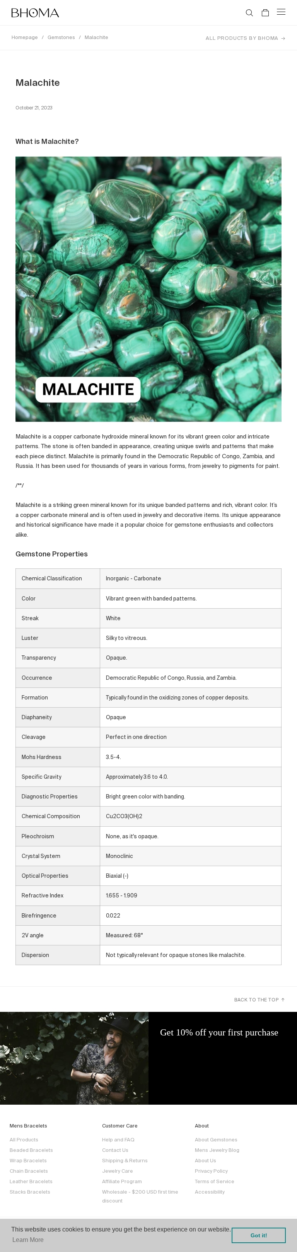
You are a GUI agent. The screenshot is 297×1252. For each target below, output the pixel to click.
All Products (24, 1140)
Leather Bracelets (31, 1181)
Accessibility (210, 1192)
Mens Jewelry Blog (217, 1150)
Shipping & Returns (125, 1160)
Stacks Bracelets (30, 1192)
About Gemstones (216, 1140)
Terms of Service (214, 1181)
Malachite (96, 37)
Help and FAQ (118, 1140)
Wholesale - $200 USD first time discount (140, 1196)
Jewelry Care (117, 1171)
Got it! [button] (259, 1235)
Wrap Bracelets (28, 1160)
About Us (205, 1160)
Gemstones (61, 37)
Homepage (25, 37)
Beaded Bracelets (31, 1150)
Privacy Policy (211, 1171)
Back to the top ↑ (259, 999)
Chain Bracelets (29, 1171)
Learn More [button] (28, 1240)
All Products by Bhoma (242, 38)
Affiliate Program (122, 1181)
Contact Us (115, 1150)
